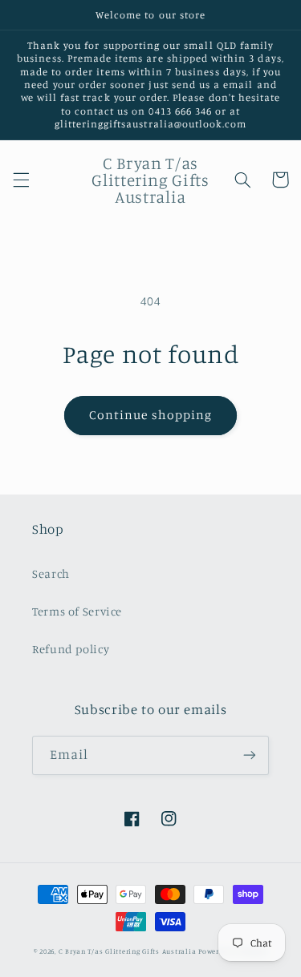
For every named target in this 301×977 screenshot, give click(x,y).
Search (51, 573)
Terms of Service (77, 611)
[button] (20, 179)
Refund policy (70, 649)
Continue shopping (150, 414)
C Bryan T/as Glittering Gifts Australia (128, 951)
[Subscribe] (249, 755)
